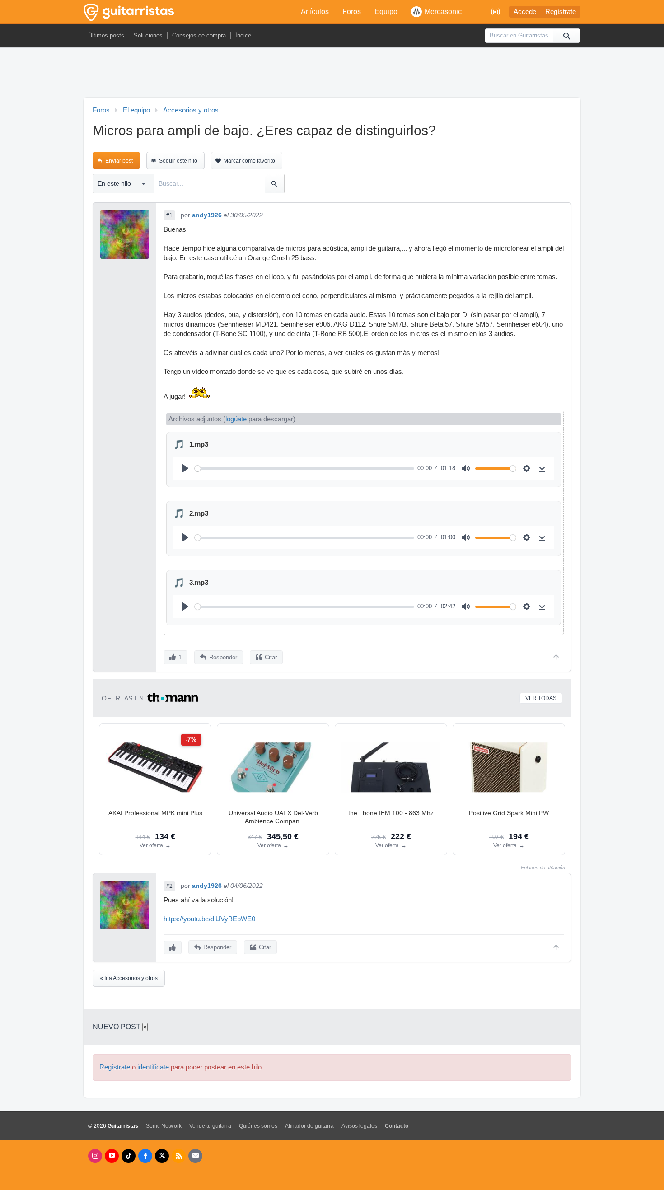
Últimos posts (106, 35)
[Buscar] (566, 35)
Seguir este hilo (178, 161)
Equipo (385, 11)
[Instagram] (95, 1156)
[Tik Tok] (129, 1156)
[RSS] (179, 1156)
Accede (525, 11)
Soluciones (148, 35)
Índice (243, 35)
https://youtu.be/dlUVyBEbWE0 (209, 919)
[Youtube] (112, 1156)
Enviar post (119, 161)
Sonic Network (164, 1126)
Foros (351, 11)
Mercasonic (443, 11)
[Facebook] (145, 1156)
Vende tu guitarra (210, 1126)
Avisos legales (359, 1126)
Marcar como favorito (249, 161)
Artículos (315, 11)
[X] (162, 1156)
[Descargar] (542, 468)
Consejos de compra (199, 35)
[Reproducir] (185, 468)
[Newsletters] (195, 1156)
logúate (236, 419)
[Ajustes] (526, 468)
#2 (169, 886)
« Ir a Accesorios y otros (129, 978)
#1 (169, 215)
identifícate (153, 1067)
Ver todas (540, 698)
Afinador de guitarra (309, 1126)
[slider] (304, 468)
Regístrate (560, 11)
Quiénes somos (258, 1126)
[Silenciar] (465, 468)
